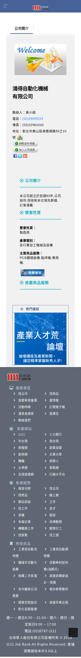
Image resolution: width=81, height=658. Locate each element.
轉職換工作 (26, 528)
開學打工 (55, 528)
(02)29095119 (32, 118)
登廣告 (54, 413)
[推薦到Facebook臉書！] (15, 155)
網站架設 (24, 501)
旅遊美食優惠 (27, 400)
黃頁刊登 (24, 488)
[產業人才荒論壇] (40, 338)
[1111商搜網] (40, 7)
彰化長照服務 (27, 609)
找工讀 (54, 535)
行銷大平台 (57, 474)
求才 (52, 508)
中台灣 (23, 441)
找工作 (23, 508)
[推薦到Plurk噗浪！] (25, 155)
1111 (21, 434)
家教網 (54, 467)
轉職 (21, 461)
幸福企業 (24, 521)
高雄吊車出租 (58, 602)
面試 (52, 515)
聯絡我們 (24, 420)
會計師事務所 (58, 589)
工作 (52, 501)
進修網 (23, 454)
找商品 (54, 393)
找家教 (23, 535)
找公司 (23, 393)
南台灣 (54, 441)
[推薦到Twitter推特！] (20, 155)
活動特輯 (24, 407)
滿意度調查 (26, 413)
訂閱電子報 (57, 407)
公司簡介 (22, 29)
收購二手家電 (27, 576)
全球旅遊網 (26, 474)
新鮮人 (54, 461)
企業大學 (55, 454)
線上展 (54, 495)
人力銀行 (55, 434)
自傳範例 (55, 521)
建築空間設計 (27, 602)
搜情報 (54, 400)
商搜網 (23, 447)
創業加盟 (55, 447)
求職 (21, 515)
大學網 (23, 467)
